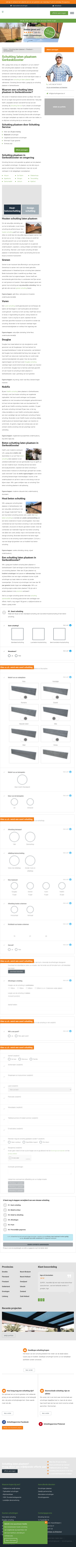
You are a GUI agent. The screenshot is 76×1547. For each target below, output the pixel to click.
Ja (12, 656)
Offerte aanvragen (59, 13)
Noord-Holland (25, 1277)
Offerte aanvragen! (22, 150)
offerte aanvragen (52, 50)
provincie (19, 591)
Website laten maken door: (54, 1538)
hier (54, 21)
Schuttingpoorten (43, 1497)
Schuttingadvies (67, 1541)
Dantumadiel (8, 181)
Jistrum (19, 181)
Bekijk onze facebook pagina (12, 1428)
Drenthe (5, 1272)
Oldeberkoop (34, 175)
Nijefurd (32, 181)
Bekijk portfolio (8, 1335)
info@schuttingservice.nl (56, 93)
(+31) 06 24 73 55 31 (57, 86)
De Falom (20, 175)
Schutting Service (16, 106)
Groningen (5, 1291)
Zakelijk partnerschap (45, 1491)
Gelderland (6, 1286)
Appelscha (7, 178)
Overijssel (23, 1282)
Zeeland (23, 1291)
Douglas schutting (31, 362)
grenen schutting (21, 288)
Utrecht (22, 1286)
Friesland (5, 1282)
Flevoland (5, 1277)
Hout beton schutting (9, 1517)
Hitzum (6, 175)
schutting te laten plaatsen (22, 79)
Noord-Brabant (25, 1272)
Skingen (19, 178)
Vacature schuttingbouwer (51, 1541)
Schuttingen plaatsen (45, 1488)
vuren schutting (10, 306)
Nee (19, 656)
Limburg (5, 1296)
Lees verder (29, 1370)
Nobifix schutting (12, 391)
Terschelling (34, 178)
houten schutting (7, 232)
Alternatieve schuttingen (46, 1494)
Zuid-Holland (24, 1296)
